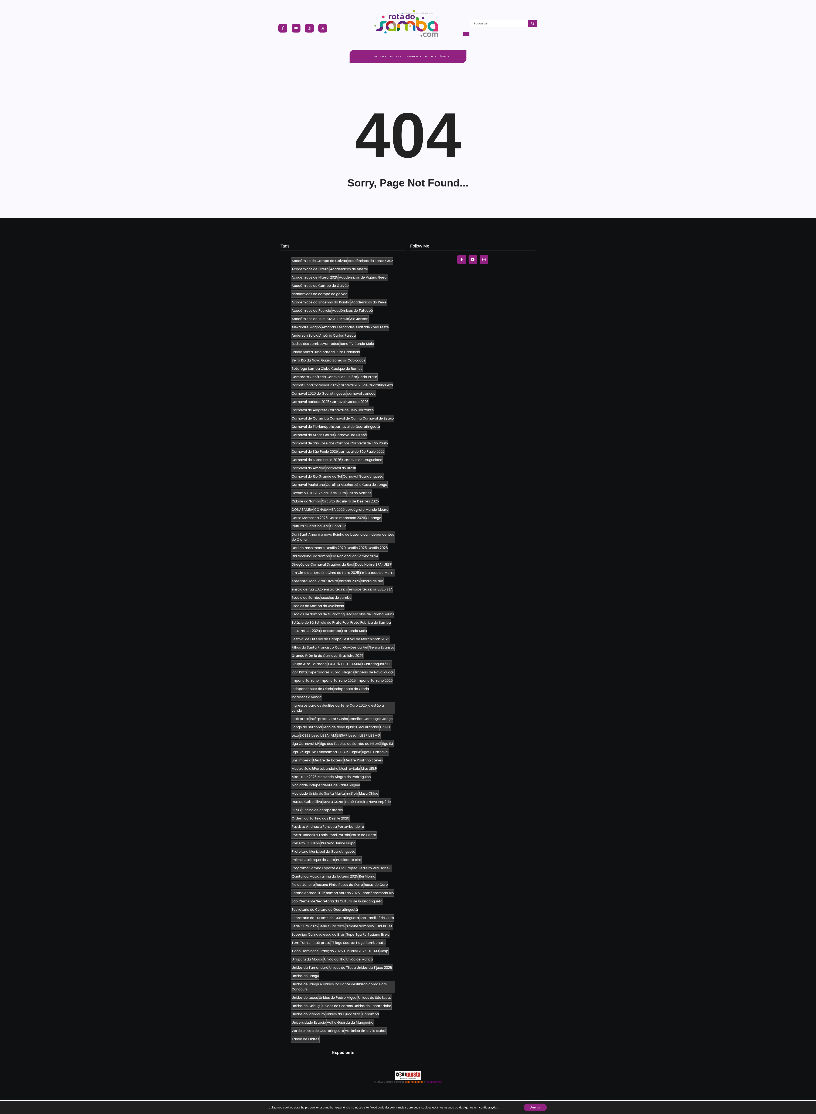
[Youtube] (296, 28)
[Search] (532, 23)
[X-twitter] (322, 28)
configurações (488, 1108)
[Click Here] (466, 34)
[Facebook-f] (282, 28)
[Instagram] (309, 28)
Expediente (343, 1052)
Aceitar (535, 1107)
